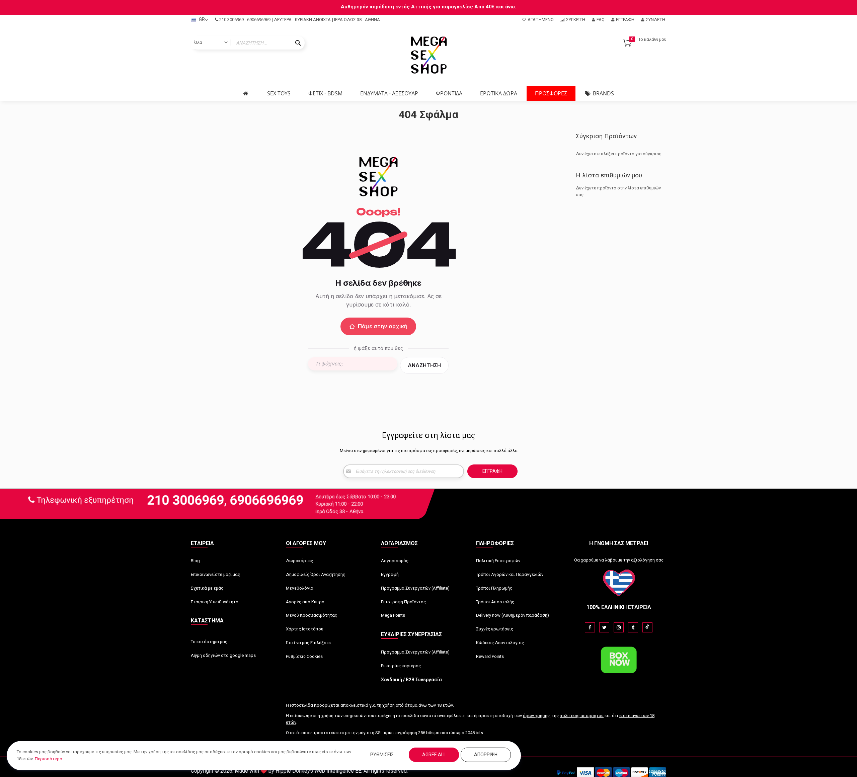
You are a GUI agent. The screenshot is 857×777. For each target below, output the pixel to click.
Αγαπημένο (541, 19)
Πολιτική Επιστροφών (498, 560)
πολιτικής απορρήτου (582, 715)
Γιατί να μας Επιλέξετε (308, 642)
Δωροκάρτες (299, 560)
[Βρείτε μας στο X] (604, 627)
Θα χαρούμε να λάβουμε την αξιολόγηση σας (619, 560)
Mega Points (393, 615)
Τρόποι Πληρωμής (494, 588)
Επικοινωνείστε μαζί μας (215, 574)
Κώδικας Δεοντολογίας (500, 642)
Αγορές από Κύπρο (305, 601)
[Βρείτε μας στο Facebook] (590, 627)
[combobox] (248, 43)
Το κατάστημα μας (209, 641)
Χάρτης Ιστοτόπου (304, 628)
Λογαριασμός (394, 560)
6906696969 (258, 19)
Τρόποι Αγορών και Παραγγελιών (509, 574)
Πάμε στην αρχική (382, 326)
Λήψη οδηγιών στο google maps (223, 655)
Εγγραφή (625, 19)
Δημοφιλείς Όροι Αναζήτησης (315, 574)
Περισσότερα (48, 758)
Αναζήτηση (424, 365)
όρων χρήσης (536, 715)
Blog (195, 560)
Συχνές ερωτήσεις (494, 628)
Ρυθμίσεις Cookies (304, 656)
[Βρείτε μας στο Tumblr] (633, 627)
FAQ (601, 19)
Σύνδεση (655, 19)
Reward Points (490, 656)
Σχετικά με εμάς (207, 588)
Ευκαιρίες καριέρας (401, 665)
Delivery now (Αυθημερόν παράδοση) (512, 615)
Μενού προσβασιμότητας (311, 615)
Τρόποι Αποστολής (495, 601)
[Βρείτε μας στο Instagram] (619, 627)
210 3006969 (231, 19)
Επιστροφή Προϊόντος (403, 601)
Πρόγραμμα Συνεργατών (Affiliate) (415, 588)
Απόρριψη (485, 754)
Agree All (434, 754)
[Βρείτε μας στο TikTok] (647, 627)
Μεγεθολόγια (299, 588)
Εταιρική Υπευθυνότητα (214, 601)
